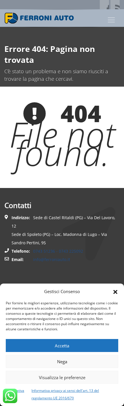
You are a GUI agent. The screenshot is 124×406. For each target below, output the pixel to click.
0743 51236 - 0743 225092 (58, 251)
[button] (115, 291)
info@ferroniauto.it (51, 259)
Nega (62, 361)
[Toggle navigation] (111, 20)
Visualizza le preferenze (62, 377)
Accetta (62, 346)
